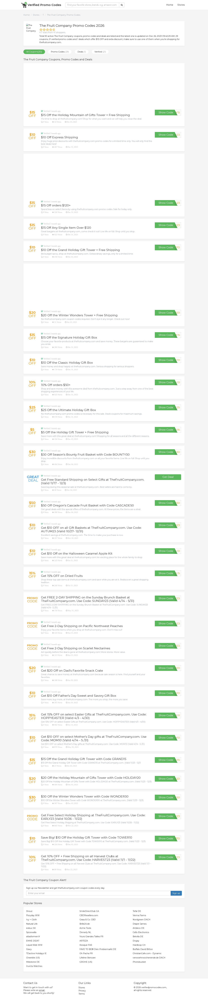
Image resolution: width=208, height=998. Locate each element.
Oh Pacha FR (86, 953)
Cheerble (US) (33, 957)
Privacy (82, 990)
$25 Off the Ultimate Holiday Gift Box (68, 410)
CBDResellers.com (89, 915)
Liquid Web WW (34, 945)
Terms (82, 994)
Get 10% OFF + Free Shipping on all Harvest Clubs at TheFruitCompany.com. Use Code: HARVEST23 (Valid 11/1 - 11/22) (88, 858)
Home (169, 5)
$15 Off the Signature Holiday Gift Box (69, 337)
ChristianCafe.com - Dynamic (147, 953)
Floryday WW (33, 915)
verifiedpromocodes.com (153, 987)
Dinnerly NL (85, 932)
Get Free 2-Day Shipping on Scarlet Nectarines (75, 648)
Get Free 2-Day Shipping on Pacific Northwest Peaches (82, 626)
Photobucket (139, 962)
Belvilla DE (138, 936)
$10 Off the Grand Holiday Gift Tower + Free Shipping (80, 250)
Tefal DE (137, 911)
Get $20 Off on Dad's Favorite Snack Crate (72, 670)
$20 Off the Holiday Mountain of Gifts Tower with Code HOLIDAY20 (91, 777)
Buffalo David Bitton (143, 949)
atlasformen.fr (33, 936)
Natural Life (31, 924)
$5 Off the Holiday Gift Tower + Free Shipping (75, 432)
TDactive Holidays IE (36, 953)
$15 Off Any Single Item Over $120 (66, 227)
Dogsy (136, 940)
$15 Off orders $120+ (56, 205)
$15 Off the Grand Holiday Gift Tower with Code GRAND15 (83, 759)
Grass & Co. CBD (88, 919)
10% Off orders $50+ (55, 385)
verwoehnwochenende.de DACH (149, 957)
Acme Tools (85, 928)
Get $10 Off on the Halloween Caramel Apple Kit (76, 553)
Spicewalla (31, 932)
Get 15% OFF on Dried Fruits (62, 576)
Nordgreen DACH (141, 919)
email (41, 990)
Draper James (139, 924)
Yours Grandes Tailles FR (91, 936)
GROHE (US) (86, 962)
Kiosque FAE (86, 945)
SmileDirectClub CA (89, 911)
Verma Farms (139, 915)
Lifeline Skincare (88, 957)
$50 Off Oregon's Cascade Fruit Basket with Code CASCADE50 (87, 505)
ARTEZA (84, 940)
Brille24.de (85, 924)
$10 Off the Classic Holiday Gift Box (67, 362)
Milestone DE (33, 962)
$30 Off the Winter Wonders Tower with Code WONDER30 (84, 796)
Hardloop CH (139, 945)
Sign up (176, 893)
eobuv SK (31, 928)
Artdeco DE (138, 928)
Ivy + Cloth (31, 919)
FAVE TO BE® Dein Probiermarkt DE (98, 949)
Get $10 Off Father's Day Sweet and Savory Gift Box (78, 695)
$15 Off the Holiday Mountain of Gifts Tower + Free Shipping (85, 115)
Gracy (29, 949)
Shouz (29, 911)
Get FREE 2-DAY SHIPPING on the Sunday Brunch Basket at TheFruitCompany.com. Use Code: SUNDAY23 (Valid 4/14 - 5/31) (87, 599)
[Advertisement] (104, 86)
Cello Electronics (141, 932)
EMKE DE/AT (32, 940)
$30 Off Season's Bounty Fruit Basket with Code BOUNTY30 (85, 454)
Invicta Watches (34, 966)
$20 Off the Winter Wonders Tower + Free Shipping (79, 315)
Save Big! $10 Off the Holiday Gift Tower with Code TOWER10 (86, 837)
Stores (181, 5)
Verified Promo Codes (44, 5)
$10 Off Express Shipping (59, 137)
